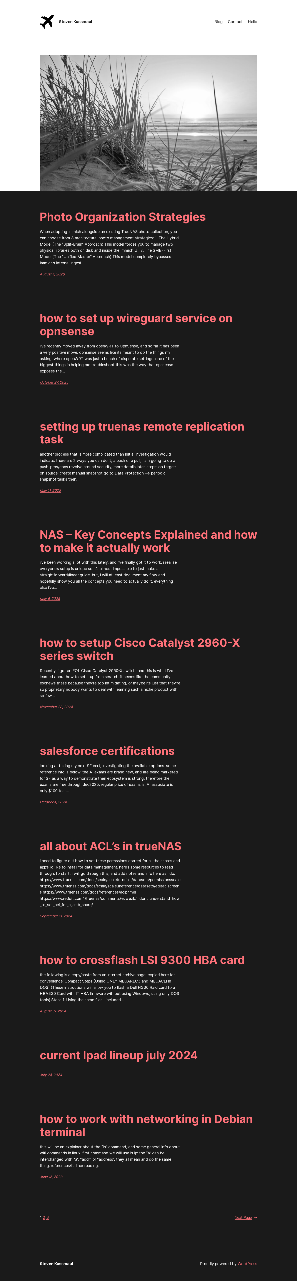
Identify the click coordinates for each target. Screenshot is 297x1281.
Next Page (246, 1217)
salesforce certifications (107, 751)
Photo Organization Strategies (123, 216)
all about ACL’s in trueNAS (111, 846)
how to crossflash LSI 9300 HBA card (142, 960)
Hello (252, 21)
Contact (235, 21)
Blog (218, 21)
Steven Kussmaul (75, 21)
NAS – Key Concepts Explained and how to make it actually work (148, 541)
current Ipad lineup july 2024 (119, 1055)
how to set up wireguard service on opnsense (136, 325)
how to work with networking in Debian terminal (146, 1126)
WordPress (247, 1263)
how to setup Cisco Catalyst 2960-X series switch (140, 649)
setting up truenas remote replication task (142, 433)
